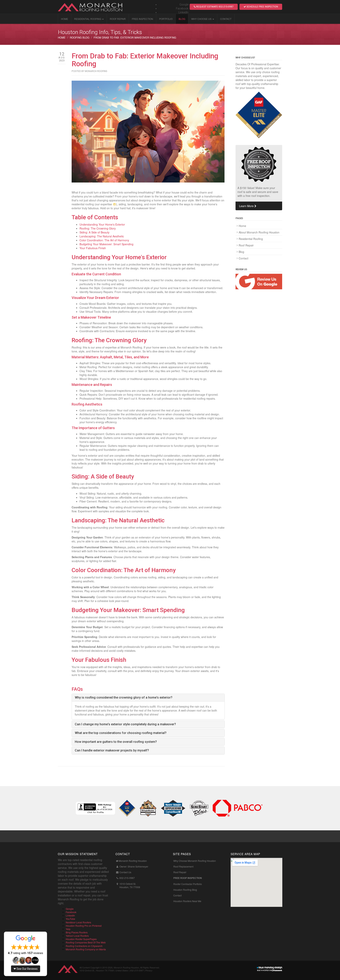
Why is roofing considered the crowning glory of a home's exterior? (123, 697)
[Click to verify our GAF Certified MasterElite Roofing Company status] (259, 115)
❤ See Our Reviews (26, 968)
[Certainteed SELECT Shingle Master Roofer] (148, 808)
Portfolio (166, 18)
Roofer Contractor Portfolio (187, 884)
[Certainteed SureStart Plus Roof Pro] (199, 808)
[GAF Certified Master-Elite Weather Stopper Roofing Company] (127, 808)
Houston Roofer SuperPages (81, 939)
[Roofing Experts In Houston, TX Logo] (93, 7)
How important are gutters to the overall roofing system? (116, 742)
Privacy (148, 970)
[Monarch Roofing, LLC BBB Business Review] (95, 808)
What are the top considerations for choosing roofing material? (120, 733)
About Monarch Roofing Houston (259, 232)
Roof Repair (118, 18)
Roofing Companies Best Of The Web (86, 942)
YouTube (70, 918)
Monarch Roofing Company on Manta (86, 949)
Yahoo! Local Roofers (77, 935)
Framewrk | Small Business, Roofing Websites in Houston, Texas (269, 969)
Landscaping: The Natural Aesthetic (101, 236)
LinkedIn (183, 12)
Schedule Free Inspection (262, 6)
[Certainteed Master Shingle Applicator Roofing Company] (173, 808)
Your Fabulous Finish (92, 248)
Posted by (89, 71)
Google (183, 4)
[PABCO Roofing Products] (237, 808)
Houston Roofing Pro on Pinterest (84, 925)
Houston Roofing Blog (185, 889)
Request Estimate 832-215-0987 (215, 6)
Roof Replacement (183, 866)
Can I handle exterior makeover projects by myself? (112, 750)
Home (64, 18)
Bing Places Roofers (77, 932)
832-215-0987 (127, 878)
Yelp (68, 929)
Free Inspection (142, 18)
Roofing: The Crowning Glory (97, 228)
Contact (225, 18)
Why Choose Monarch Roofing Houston (194, 860)
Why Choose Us (201, 18)
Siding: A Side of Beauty (94, 232)
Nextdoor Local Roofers (78, 922)
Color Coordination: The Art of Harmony (104, 240)
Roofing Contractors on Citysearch (84, 946)
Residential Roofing (87, 18)
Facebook (182, 8)
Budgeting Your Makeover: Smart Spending (106, 244)
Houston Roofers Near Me (187, 901)
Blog (182, 18)
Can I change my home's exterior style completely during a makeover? (125, 724)
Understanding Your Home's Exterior (102, 224)
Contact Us (125, 872)
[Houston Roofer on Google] (259, 281)
